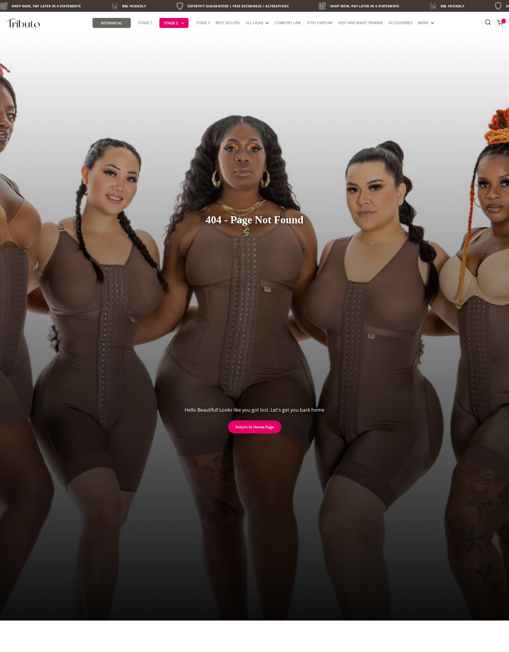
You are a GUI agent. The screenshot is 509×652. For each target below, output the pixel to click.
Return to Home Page (254, 427)
